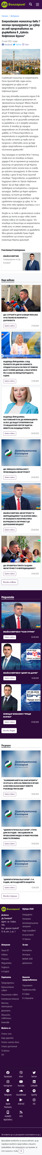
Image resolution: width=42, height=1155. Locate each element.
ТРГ (2, 1055)
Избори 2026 (27, 909)
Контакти (27, 950)
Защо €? (5, 950)
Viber (26, 44)
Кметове (5, 1022)
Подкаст (5, 967)
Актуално (15, 16)
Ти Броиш (26, 939)
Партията (6, 977)
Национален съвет (9, 994)
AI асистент (28, 934)
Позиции (6, 745)
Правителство (29, 989)
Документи (27, 963)
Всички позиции (10, 896)
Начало (5, 16)
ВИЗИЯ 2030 (27, 958)
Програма (26, 918)
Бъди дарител (7, 1038)
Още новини (7, 280)
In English (5, 971)
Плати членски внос (10, 1042)
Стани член (6, 1033)
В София (25, 994)
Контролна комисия (10, 998)
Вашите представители (29, 978)
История (26, 954)
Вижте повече (10, 326)
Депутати (5, 1010)
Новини (4, 954)
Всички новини (9, 582)
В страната (27, 998)
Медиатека (7, 597)
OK (21, 1151)
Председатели (7, 982)
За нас (25, 944)
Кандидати (27, 914)
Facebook (8, 44)
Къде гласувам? (29, 930)
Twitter (18, 44)
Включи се (6, 1028)
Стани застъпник (9, 1046)
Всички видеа (9, 730)
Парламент (27, 985)
